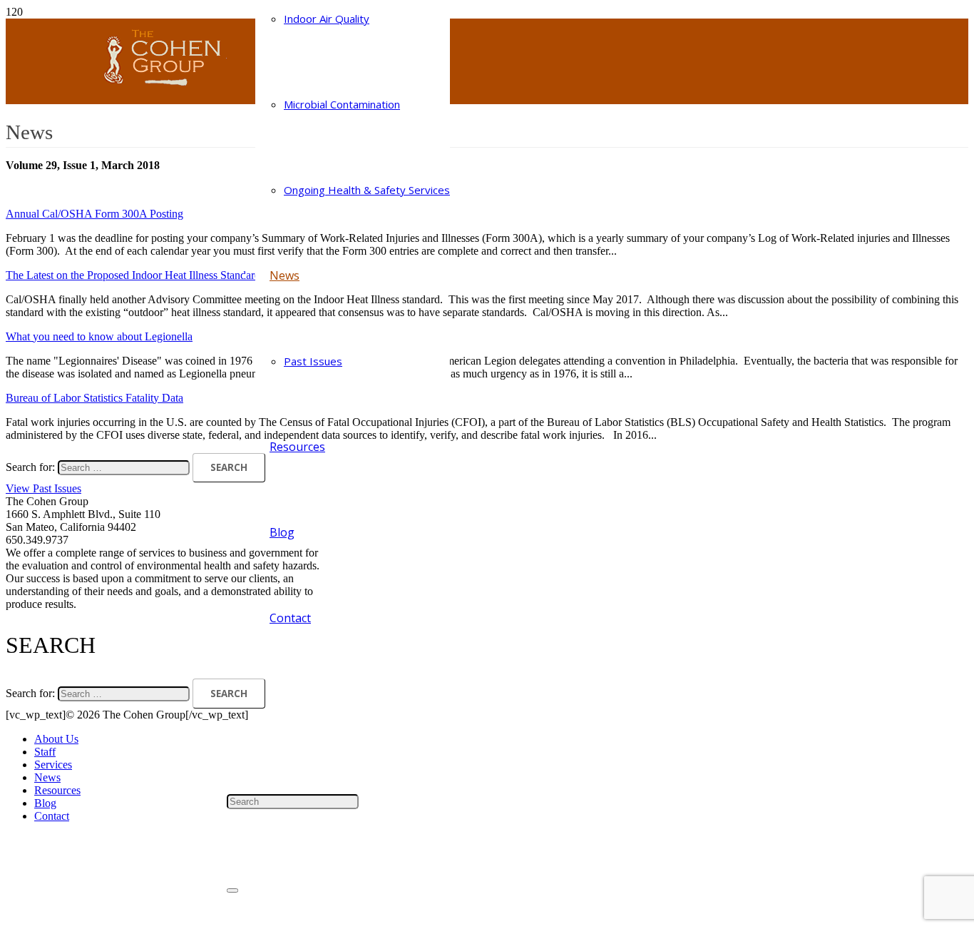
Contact (51, 816)
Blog (45, 803)
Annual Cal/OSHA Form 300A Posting (94, 214)
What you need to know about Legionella (99, 336)
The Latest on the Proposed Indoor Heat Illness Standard (133, 275)
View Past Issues (43, 488)
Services (53, 764)
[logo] (154, 88)
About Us (56, 739)
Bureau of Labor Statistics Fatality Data (94, 398)
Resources (57, 790)
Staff (45, 752)
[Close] (232, 890)
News (47, 777)
